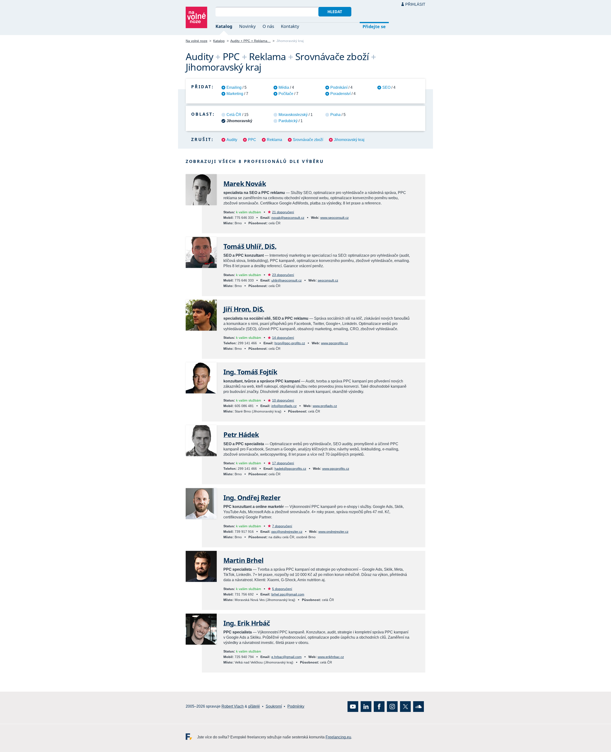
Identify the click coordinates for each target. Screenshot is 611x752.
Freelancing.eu (191, 736)
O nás (268, 26)
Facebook (379, 706)
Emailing (234, 87)
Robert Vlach (232, 706)
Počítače (286, 94)
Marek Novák (244, 183)
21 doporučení (283, 212)
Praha (335, 115)
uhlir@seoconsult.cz (286, 280)
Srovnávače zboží (308, 140)
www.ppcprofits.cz (334, 343)
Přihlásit (415, 4)
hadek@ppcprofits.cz (290, 468)
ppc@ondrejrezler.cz (286, 531)
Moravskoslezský (293, 115)
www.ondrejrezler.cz (333, 531)
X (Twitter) (405, 706)
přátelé (254, 706)
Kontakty (290, 26)
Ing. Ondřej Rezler (251, 497)
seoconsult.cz (328, 280)
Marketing (234, 94)
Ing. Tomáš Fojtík (250, 371)
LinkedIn (366, 706)
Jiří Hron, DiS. (243, 308)
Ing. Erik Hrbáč (246, 622)
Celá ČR (233, 115)
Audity (231, 140)
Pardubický (288, 121)
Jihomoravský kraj (349, 140)
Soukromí (274, 706)
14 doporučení (283, 337)
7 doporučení (282, 526)
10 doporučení (283, 400)
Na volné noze (196, 41)
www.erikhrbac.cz (331, 657)
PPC (252, 140)
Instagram (392, 706)
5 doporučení (282, 589)
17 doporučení (283, 463)
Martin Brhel (243, 560)
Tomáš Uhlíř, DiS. (249, 246)
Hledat (334, 11)
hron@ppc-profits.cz (289, 343)
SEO (386, 87)
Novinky (247, 26)
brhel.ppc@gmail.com (287, 594)
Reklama (274, 140)
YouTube (353, 706)
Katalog (224, 26)
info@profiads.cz (284, 406)
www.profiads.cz (325, 406)
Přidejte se (374, 26)
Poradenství (340, 94)
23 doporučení (283, 275)
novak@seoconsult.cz (287, 217)
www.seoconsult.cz (334, 217)
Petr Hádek (241, 434)
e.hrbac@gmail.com (286, 657)
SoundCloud (418, 706)
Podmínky (295, 706)
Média (284, 87)
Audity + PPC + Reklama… (250, 41)
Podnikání (339, 87)
